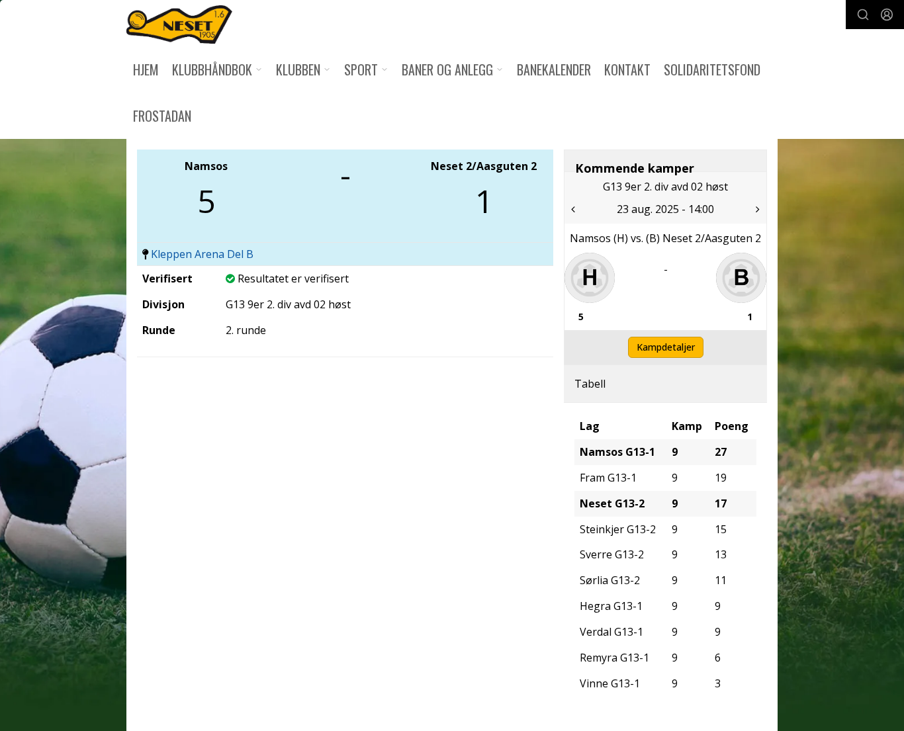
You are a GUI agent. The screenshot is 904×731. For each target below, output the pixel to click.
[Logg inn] (887, 14)
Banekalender (554, 69)
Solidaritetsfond (712, 69)
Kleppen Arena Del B (202, 254)
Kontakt (627, 69)
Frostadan (162, 116)
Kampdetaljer (666, 347)
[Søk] (863, 14)
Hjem (146, 69)
